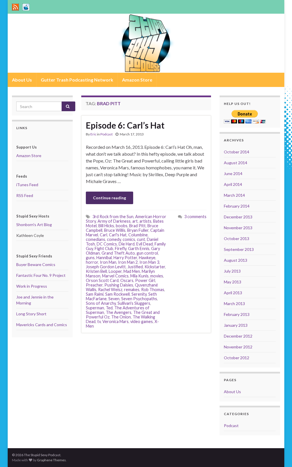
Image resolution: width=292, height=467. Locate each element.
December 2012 (238, 336)
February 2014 (237, 206)
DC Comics (107, 243)
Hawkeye (147, 257)
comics (129, 239)
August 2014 (235, 162)
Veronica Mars (115, 321)
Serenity (139, 294)
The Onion (121, 316)
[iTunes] (26, 6)
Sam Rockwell (117, 294)
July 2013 (232, 271)
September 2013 (239, 249)
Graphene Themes (51, 460)
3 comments (195, 216)
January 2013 (236, 325)
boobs (121, 225)
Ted (109, 307)
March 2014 (234, 195)
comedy (114, 239)
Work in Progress (31, 286)
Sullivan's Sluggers (133, 303)
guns (90, 257)
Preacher (94, 285)
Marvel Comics (115, 275)
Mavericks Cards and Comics (41, 324)
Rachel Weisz (110, 289)
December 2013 (238, 216)
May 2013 (232, 281)
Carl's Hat (118, 234)
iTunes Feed (27, 184)
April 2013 (233, 292)
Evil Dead (144, 243)
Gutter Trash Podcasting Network (77, 79)
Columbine (138, 234)
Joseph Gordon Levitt (106, 266)
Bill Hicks (106, 225)
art (135, 221)
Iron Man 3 (149, 262)
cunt (141, 239)
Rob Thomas (152, 289)
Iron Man (108, 262)
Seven (113, 298)
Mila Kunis (139, 275)
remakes (131, 289)
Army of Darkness (114, 221)
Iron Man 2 (128, 262)
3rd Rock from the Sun (112, 216)
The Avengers (118, 312)
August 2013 (235, 260)
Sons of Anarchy (101, 303)
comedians (95, 239)
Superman (95, 307)
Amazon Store (137, 79)
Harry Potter (125, 257)
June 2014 (233, 173)
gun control (147, 253)
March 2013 (234, 303)
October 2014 (236, 151)
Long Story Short (31, 313)
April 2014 (233, 184)
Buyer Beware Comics (35, 264)
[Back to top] (279, 454)
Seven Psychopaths (139, 298)
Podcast (106, 134)
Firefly (120, 248)
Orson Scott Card (102, 280)
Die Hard (127, 243)
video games (141, 321)
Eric (93, 134)
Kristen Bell (96, 271)
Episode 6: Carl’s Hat (125, 125)
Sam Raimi (95, 294)
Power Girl (145, 280)
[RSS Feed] (15, 6)
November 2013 (238, 227)
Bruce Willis (114, 230)
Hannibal (104, 257)
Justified (135, 266)
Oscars (126, 280)
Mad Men (131, 271)
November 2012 (238, 346)
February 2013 (237, 314)
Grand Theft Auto (118, 253)
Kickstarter (155, 266)
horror (92, 262)
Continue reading (109, 197)
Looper (115, 271)
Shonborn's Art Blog (34, 224)
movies (156, 275)
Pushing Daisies (118, 285)
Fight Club (104, 248)
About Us (22, 79)
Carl (103, 234)
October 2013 (236, 238)
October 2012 (236, 357)
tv (99, 321)
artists (145, 221)
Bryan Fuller (138, 230)
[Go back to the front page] (146, 43)
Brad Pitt (137, 225)
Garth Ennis (138, 248)
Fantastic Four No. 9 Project (41, 275)
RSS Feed (24, 195)
